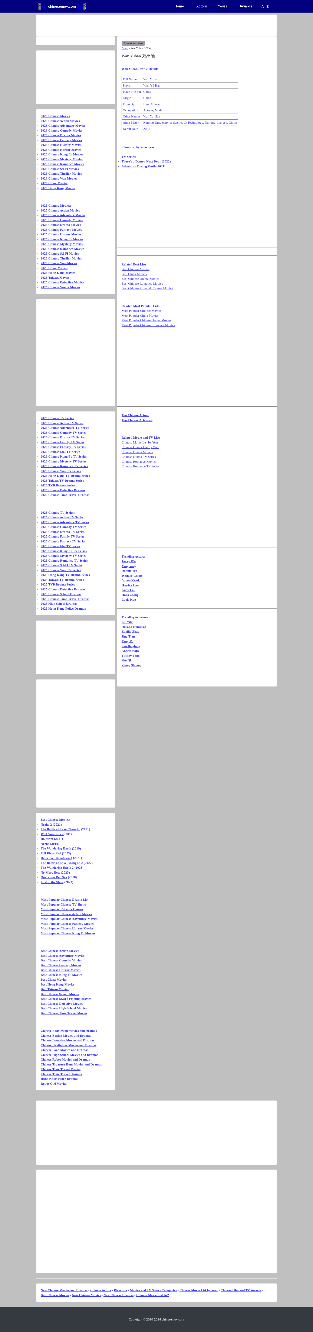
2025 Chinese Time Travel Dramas (65, 599)
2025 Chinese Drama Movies (61, 224)
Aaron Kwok (131, 580)
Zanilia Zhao (130, 631)
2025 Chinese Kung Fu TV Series (64, 551)
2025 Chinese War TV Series (61, 570)
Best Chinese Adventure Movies (63, 955)
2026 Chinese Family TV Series (62, 442)
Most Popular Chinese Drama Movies (146, 320)
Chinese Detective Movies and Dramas (67, 1040)
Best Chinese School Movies (60, 994)
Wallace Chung (132, 575)
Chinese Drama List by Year (140, 447)
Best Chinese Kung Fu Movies (61, 975)
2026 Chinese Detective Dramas (63, 490)
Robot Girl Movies (54, 1083)
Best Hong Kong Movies (58, 984)
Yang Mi (127, 641)
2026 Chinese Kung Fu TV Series (64, 456)
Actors (125, 48)
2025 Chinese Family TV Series (62, 536)
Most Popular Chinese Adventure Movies (69, 918)
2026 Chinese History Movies (61, 144)
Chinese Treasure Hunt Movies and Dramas (71, 1064)
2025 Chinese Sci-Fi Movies (60, 253)
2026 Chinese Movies (55, 116)
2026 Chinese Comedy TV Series (63, 432)
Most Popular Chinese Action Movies (66, 914)
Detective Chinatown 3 (56, 858)
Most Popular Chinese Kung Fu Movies (68, 933)
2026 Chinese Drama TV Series (63, 437)
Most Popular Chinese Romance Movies (148, 325)
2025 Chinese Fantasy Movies (61, 229)
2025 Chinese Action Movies (60, 210)
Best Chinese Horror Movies (60, 970)
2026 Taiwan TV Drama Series (62, 480)
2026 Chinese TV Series (57, 418)
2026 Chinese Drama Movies (61, 135)
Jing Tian (128, 636)
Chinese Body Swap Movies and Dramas (69, 1030)
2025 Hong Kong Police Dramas (63, 608)
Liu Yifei (127, 622)
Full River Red (51, 853)
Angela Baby (130, 650)
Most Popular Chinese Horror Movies (67, 928)
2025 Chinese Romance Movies (62, 249)
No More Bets (50, 872)
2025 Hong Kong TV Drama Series (65, 575)
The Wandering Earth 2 (57, 867)
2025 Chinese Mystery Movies (62, 244)
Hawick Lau (130, 585)
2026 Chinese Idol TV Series (60, 452)
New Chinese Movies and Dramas (64, 1290)
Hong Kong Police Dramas (59, 1078)
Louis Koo (129, 599)
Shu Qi (126, 660)
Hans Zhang (130, 595)
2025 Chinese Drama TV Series (63, 531)
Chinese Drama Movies (137, 452)
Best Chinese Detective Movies (62, 1003)
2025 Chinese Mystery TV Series (63, 555)
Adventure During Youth (139, 166)
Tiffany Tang (131, 655)
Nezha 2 (46, 824)
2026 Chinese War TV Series (61, 471)
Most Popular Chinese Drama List (64, 899)
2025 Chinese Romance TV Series (64, 560)
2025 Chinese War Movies (59, 263)
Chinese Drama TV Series (139, 456)
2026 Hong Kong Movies (58, 188)
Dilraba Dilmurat (134, 627)
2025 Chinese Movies (55, 205)
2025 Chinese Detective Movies (62, 282)
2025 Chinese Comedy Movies (62, 220)
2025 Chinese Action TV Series (62, 517)
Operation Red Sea (54, 877)
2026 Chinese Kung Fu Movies (62, 154)
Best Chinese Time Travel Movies (64, 1013)
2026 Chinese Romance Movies (62, 164)
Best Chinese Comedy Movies (61, 960)
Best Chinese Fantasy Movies (61, 965)
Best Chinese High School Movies (64, 1008)
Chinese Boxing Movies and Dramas (66, 1035)
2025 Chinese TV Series (57, 512)
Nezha (45, 843)
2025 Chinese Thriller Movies (61, 258)
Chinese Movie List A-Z (152, 1295)
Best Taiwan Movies (55, 989)
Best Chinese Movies (135, 269)
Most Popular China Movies (140, 315)
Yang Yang (129, 566)
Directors (120, 1290)
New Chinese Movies (86, 1295)
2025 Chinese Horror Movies (61, 234)
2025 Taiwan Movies (55, 277)
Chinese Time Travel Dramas (61, 1074)
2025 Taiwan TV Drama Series (62, 579)
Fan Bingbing (131, 646)
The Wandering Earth (56, 848)
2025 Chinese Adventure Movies (63, 215)
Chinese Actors (100, 1290)
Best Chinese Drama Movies (140, 278)
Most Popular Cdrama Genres (62, 909)
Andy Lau (128, 590)
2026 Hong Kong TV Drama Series (65, 475)
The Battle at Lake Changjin (60, 829)
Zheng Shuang (131, 665)
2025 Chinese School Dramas (61, 594)
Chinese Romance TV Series (140, 466)
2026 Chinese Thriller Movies (61, 173)
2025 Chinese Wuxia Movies (60, 287)
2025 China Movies (54, 268)
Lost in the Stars (52, 882)
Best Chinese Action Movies (60, 950)
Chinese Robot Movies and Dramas (65, 1059)
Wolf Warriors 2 (52, 834)
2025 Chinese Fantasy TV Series (63, 541)
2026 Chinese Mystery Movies (62, 159)
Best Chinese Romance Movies (142, 283)
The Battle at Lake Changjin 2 (62, 863)
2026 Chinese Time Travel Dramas (65, 495)
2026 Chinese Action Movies (60, 121)
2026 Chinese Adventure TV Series (65, 427)
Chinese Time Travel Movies (60, 1069)
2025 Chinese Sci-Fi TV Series (61, 565)
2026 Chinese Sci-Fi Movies (60, 169)
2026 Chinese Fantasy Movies (61, 140)
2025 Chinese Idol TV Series (60, 546)
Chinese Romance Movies (139, 461)
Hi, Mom (47, 839)
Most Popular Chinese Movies (141, 310)
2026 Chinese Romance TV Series (64, 466)
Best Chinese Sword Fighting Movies (66, 998)
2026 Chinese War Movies (59, 178)
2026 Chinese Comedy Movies (62, 130)
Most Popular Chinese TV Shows (63, 904)
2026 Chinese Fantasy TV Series (63, 447)
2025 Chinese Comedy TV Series (63, 527)
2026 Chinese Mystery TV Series (63, 461)
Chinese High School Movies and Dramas (69, 1055)
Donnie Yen (129, 571)
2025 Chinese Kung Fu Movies (62, 239)
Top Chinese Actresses (137, 420)
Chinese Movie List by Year (140, 442)
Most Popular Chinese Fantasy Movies (67, 923)
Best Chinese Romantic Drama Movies (147, 288)
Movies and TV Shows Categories (153, 1290)
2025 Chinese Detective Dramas (63, 589)
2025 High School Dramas (59, 603)
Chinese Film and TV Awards (241, 1290)
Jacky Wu (129, 561)
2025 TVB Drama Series (58, 584)
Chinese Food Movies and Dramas (64, 1050)
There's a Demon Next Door (141, 161)
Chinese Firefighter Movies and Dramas (68, 1045)
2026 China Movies (54, 183)
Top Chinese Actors (135, 415)
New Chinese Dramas (118, 1295)
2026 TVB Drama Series (58, 485)
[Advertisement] (139, 25)
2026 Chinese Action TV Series (62, 423)
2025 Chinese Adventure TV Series (65, 522)
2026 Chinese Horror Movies (61, 149)
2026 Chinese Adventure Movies (63, 125)
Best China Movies (134, 274)
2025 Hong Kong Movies (58, 272)
